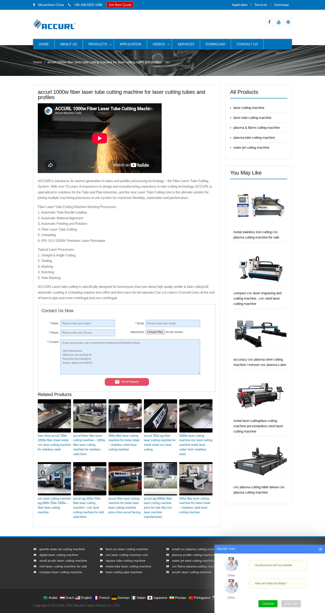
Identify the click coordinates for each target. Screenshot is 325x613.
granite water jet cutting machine (62, 549)
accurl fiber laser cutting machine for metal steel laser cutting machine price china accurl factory (125, 505)
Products (97, 44)
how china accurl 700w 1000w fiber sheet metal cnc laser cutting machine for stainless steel (54, 442)
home (44, 44)
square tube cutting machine (125, 560)
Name (54, 323)
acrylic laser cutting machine (192, 572)
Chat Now (269, 602)
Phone (54, 332)
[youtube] (278, 22)
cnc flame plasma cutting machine (196, 566)
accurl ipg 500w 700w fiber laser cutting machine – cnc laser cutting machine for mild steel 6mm (88, 508)
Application (240, 4)
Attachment (137, 332)
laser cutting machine (248, 108)
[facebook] (269, 22)
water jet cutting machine (251, 147)
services (260, 4)
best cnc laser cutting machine (127, 549)
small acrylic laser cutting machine (63, 560)
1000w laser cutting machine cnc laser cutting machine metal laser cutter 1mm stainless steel (195, 445)
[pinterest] (288, 22)
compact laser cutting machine (60, 572)
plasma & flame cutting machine (256, 127)
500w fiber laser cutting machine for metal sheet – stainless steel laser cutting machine (124, 442)
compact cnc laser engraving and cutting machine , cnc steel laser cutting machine (257, 298)
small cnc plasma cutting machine (195, 549)
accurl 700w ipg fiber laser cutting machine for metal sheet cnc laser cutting (160, 442)
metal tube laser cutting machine (128, 566)
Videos (159, 44)
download (281, 4)
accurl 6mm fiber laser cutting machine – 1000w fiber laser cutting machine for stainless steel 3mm (89, 445)
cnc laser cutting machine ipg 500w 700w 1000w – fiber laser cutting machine (54, 505)
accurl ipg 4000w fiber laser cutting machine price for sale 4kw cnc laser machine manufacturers (158, 508)
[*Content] (51, 373)
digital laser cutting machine (58, 555)
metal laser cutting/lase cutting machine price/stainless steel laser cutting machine (258, 426)
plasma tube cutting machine (254, 137)
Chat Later (291, 603)
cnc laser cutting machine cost (127, 555)
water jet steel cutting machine (193, 560)
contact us (247, 44)
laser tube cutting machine (252, 117)
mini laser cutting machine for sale (63, 566)
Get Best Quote (120, 5)
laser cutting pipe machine (124, 572)
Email (139, 323)
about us (68, 44)
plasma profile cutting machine (193, 555)
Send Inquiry (130, 381)
